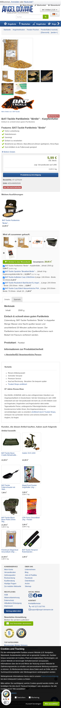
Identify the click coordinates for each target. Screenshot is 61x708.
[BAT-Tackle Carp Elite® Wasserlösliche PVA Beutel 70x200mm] (11, 253)
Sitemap (28, 586)
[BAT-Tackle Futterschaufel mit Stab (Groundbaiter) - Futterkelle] (10, 474)
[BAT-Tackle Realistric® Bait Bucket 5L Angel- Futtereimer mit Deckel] (52, 242)
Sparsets (17, 299)
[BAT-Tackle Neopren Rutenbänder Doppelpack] (31, 538)
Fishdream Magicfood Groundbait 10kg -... (9, 551)
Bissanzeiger (9, 645)
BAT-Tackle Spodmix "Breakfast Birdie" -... (21, 271)
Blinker (17, 645)
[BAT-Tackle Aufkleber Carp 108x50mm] (37, 242)
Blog (26, 572)
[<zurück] (54, 30)
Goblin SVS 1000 (28, 453)
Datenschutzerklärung (49, 676)
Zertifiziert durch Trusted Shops (43, 412)
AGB (6, 595)
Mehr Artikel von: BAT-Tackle (10, 111)
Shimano (24, 645)
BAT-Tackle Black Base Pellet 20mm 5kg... (8, 520)
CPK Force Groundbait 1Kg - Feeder (31, 519)
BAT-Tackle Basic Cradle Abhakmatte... (9, 454)
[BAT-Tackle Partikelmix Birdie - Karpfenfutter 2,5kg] (7, 76)
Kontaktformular (34, 603)
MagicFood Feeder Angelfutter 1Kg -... (29, 486)
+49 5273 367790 (38, 606)
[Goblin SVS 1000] (31, 442)
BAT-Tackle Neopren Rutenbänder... (30, 551)
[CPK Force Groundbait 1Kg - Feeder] (31, 506)
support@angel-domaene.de (42, 610)
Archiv (27, 584)
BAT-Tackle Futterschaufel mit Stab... (8, 487)
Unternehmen (30, 570)
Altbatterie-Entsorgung (13, 603)
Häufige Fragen (10, 584)
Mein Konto (28, 5)
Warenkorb (55, 5)
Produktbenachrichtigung (30, 175)
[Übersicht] (45, 33)
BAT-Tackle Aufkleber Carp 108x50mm (20, 277)
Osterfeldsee (30, 581)
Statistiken (21, 697)
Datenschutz (9, 600)
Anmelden (15, 2)
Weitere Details (9, 152)
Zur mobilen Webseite (12, 586)
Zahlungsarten (9, 575)
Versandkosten (10, 572)
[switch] (6, 702)
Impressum (8, 606)
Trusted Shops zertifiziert (17, 384)
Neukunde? (28, 2)
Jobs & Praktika (31, 575)
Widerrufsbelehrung (12, 598)
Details (7, 299)
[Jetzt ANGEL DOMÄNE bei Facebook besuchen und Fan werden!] (30, 597)
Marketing (35, 697)
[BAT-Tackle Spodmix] (23, 242)
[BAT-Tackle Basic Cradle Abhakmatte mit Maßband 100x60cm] (10, 442)
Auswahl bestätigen (33, 704)
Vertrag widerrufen (13, 611)
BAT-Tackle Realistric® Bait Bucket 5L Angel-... (23, 283)
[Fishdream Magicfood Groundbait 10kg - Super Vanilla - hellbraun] (10, 538)
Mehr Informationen (8, 693)
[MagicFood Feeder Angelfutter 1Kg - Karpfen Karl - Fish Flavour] (31, 474)
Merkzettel (41, 5)
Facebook (28, 578)
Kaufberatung (9, 581)
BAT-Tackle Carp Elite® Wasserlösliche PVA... (22, 288)
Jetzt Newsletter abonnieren (20, 624)
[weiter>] (54, 33)
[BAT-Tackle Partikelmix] (8, 242)
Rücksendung (9, 578)
